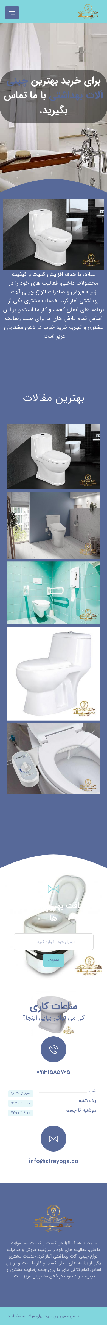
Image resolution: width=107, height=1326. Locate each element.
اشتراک (53, 960)
